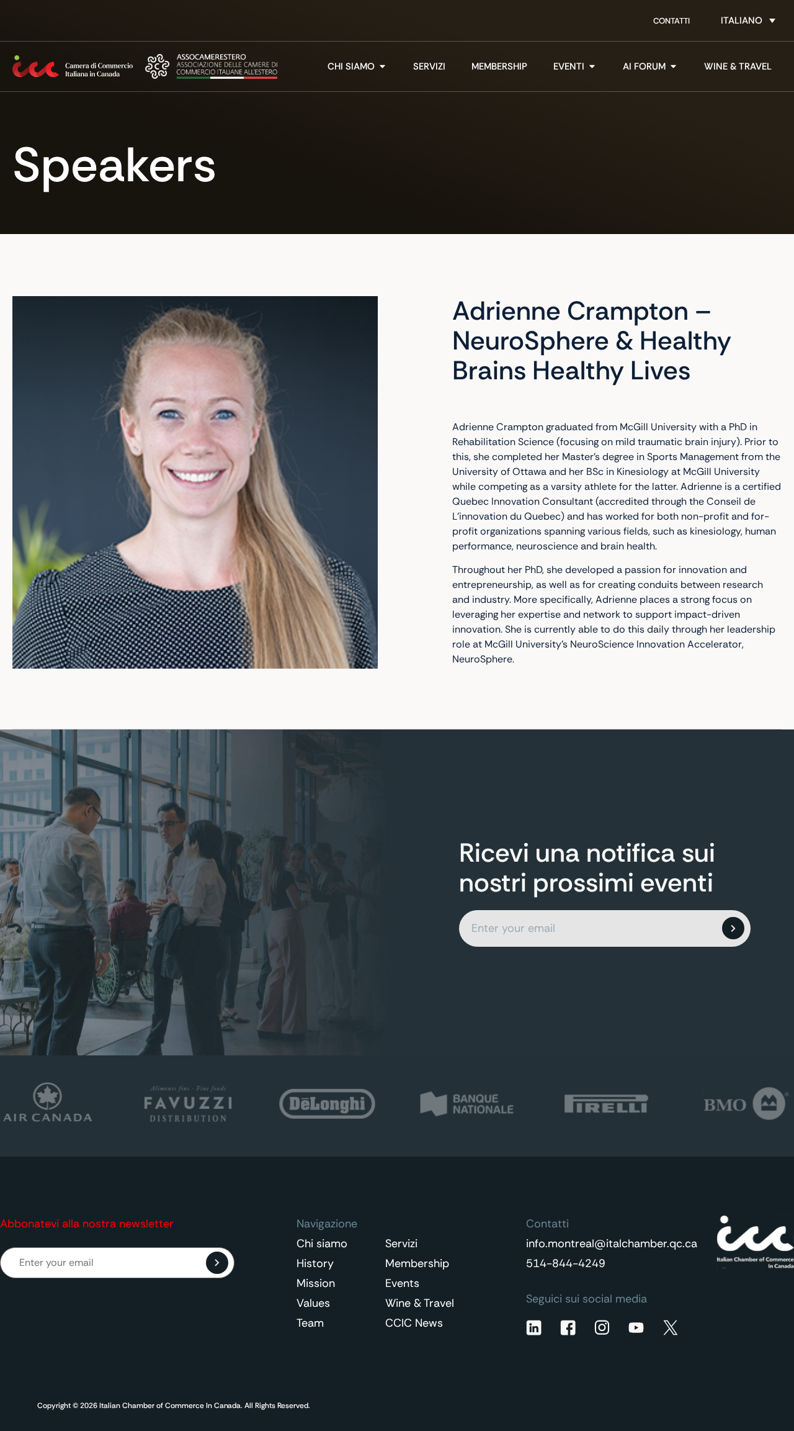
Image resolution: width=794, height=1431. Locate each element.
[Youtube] (636, 1327)
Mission (316, 1283)
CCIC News (414, 1323)
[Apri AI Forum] (673, 67)
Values (313, 1303)
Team (310, 1323)
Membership (417, 1263)
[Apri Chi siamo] (382, 67)
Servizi (401, 1243)
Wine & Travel (419, 1303)
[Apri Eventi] (592, 67)
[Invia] (733, 928)
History (315, 1263)
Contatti (671, 21)
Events (402, 1283)
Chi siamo (322, 1243)
